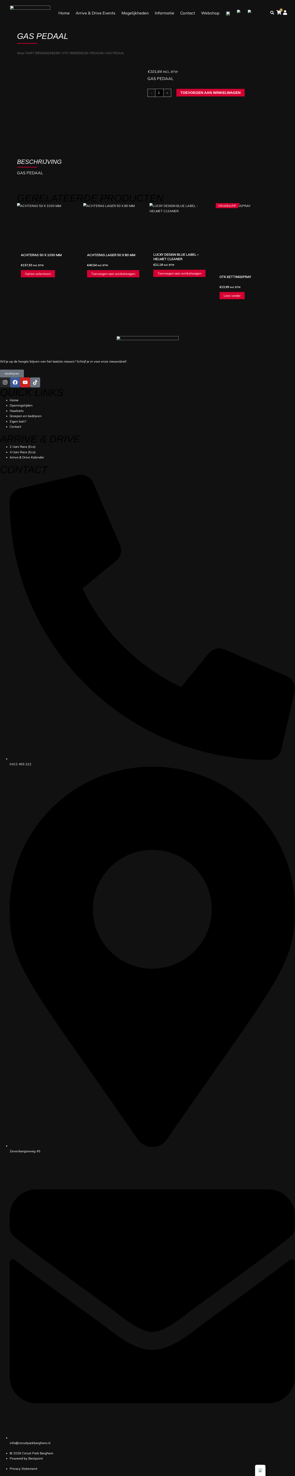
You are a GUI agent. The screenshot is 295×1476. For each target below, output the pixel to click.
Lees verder (232, 296)
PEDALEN (96, 53)
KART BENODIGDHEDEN (43, 53)
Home (64, 12)
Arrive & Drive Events (95, 12)
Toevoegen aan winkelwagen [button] (113, 274)
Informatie (164, 12)
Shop (20, 53)
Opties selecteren (38, 274)
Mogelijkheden (135, 12)
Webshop (210, 12)
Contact (187, 12)
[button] (260, 1470)
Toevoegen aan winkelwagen (210, 93)
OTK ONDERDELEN (75, 53)
